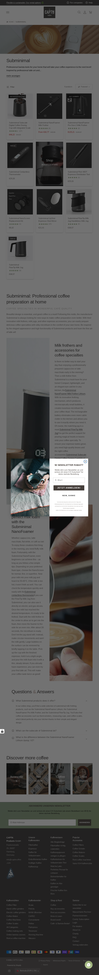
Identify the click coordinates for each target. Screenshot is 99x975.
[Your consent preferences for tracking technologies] (2, 731)
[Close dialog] (85, 461)
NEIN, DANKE (68, 495)
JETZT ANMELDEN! (69, 488)
